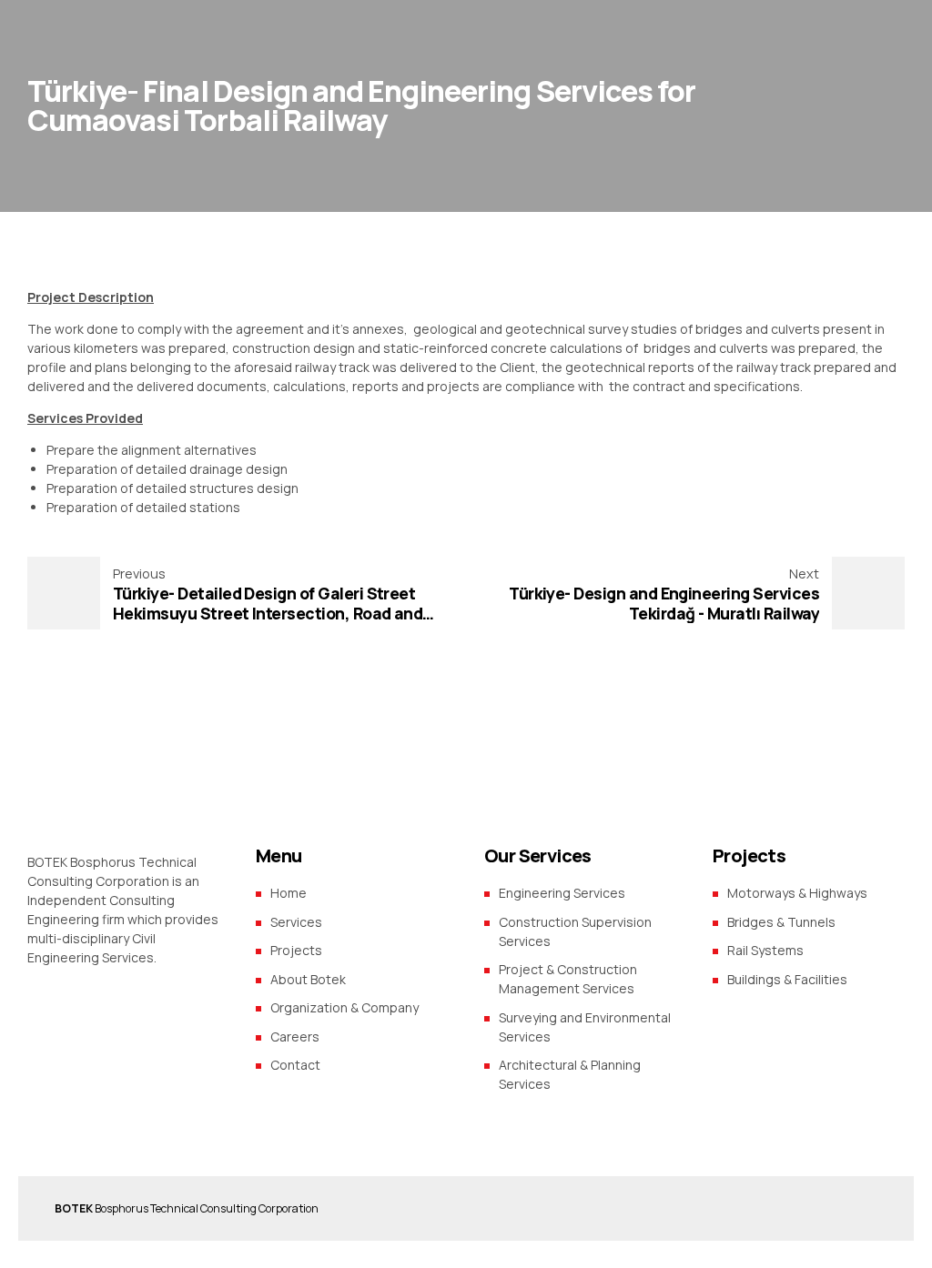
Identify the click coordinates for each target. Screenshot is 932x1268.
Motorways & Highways (797, 892)
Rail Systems (765, 950)
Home (288, 892)
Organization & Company (344, 1007)
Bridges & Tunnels (781, 922)
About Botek (308, 979)
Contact (295, 1064)
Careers (294, 1036)
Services (296, 922)
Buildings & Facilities (787, 979)
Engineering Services (562, 892)
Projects (296, 950)
